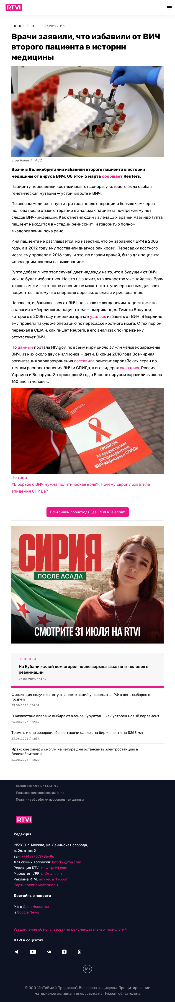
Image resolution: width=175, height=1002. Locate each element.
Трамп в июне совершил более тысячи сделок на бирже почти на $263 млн (77, 732)
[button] (170, 7)
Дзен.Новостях (36, 906)
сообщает (112, 176)
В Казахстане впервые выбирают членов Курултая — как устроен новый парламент (85, 716)
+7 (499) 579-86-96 (37, 856)
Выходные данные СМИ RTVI (37, 786)
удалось (98, 316)
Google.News (28, 912)
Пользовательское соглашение (40, 793)
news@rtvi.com (54, 868)
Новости (20, 26)
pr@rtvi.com (51, 873)
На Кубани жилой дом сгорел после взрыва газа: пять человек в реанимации (84, 669)
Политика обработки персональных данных (50, 800)
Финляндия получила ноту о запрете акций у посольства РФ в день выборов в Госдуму (80, 697)
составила (84, 360)
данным (25, 347)
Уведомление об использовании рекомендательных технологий (70, 929)
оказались (130, 367)
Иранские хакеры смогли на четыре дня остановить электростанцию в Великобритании (74, 751)
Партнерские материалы (36, 885)
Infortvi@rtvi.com (66, 862)
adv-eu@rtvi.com (53, 879)
